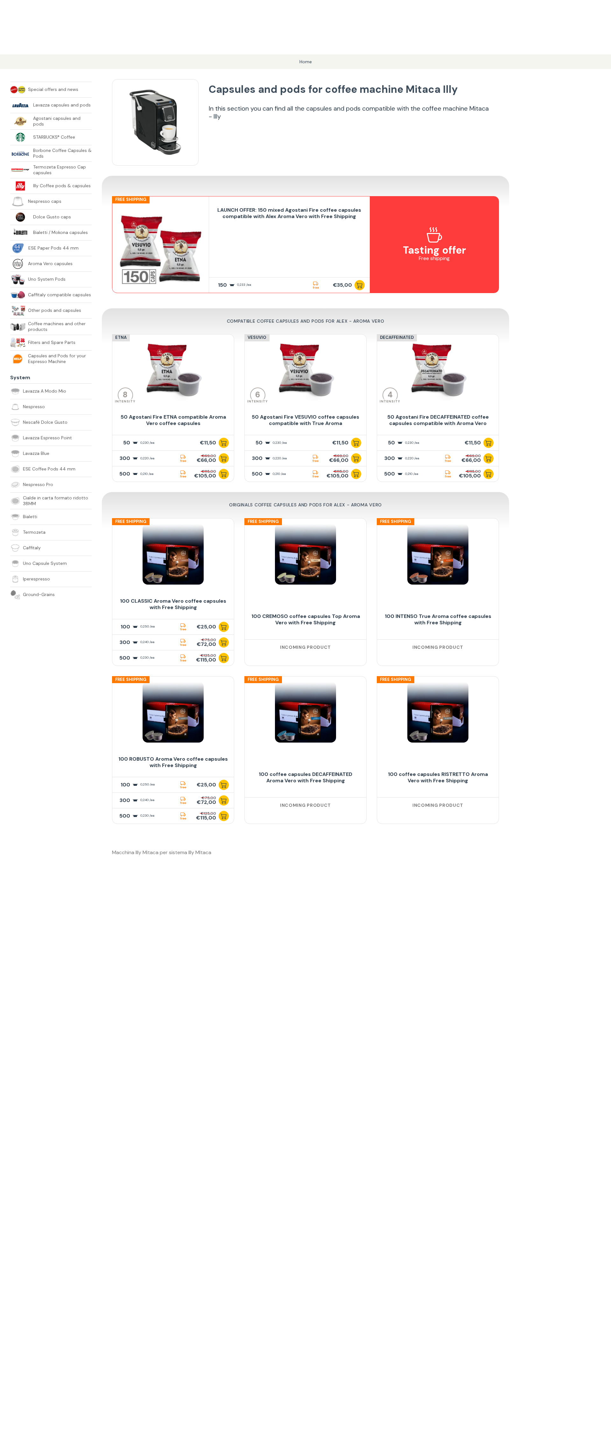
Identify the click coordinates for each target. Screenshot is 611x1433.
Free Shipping (130, 199)
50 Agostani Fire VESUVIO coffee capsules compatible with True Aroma (305, 420)
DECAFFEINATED (397, 337)
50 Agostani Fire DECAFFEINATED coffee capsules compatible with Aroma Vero (438, 420)
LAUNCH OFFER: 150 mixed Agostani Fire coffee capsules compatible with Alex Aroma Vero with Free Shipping (289, 213)
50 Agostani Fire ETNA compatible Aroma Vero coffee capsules (173, 420)
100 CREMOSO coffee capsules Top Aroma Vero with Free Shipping (305, 619)
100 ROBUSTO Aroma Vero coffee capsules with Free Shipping (173, 762)
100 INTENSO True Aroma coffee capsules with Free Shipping (438, 619)
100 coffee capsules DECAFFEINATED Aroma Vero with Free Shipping (305, 777)
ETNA (121, 337)
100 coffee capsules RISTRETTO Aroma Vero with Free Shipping (438, 777)
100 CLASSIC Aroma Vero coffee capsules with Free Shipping (173, 604)
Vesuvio (257, 337)
